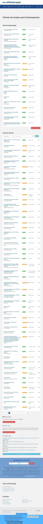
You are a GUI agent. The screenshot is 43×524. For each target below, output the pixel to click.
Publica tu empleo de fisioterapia (8, 421)
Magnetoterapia (10, 6)
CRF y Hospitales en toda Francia (11, 29)
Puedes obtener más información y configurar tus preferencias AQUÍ (14, 522)
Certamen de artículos (6, 502)
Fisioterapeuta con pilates (9, 227)
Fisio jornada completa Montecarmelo (12, 51)
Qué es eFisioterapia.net (7, 486)
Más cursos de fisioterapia (21, 454)
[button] (40, 6)
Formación (19, 6)
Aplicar (37, 136)
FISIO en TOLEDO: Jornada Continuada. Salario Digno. (12, 140)
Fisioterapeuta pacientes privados (11, 199)
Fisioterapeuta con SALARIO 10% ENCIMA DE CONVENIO (11, 271)
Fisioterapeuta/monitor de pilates (11, 222)
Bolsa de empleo (7, 425)
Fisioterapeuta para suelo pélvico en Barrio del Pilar (11, 212)
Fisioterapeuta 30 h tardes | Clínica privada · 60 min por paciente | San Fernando (11, 265)
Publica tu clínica (25, 502)
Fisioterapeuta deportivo (9, 382)
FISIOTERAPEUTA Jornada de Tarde (11, 401)
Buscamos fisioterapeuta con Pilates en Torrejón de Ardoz (12, 290)
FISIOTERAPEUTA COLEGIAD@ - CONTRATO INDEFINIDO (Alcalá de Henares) (11, 57)
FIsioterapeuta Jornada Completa (11, 112)
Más (30, 6)
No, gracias (35, 516)
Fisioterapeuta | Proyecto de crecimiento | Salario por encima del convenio (11, 205)
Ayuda (13, 510)
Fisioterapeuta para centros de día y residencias (11, 233)
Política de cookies (23, 510)
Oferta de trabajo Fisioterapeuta (11, 156)
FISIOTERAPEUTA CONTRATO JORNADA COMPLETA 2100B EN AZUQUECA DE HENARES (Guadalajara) (12, 46)
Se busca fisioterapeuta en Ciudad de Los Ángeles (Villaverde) (12, 295)
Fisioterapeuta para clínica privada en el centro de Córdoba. (12, 151)
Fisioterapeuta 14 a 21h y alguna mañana (10, 352)
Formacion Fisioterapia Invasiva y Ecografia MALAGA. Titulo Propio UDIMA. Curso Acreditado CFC (21, 438)
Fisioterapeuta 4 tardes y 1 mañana (11, 178)
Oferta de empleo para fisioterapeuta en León (12, 259)
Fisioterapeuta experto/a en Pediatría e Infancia (12, 64)
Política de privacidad (6, 512)
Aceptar (29, 516)
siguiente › (28, 412)
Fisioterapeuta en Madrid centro (10, 327)
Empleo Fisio (6, 96)
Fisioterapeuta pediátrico (9, 145)
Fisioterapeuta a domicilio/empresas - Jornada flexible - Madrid (12, 173)
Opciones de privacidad (21, 514)
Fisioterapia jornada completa (10, 248)
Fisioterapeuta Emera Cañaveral (10, 242)
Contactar (9, 510)
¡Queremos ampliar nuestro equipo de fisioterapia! (12, 189)
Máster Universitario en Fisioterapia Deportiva (13, 441)
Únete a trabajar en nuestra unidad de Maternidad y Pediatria (12, 301)
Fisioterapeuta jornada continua (10, 253)
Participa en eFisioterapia (7, 499)
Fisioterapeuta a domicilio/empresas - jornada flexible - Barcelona (12, 161)
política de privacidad (27, 465)
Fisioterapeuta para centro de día (11, 346)
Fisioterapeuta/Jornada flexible (10, 372)
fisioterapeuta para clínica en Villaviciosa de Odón (10, 407)
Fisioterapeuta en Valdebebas (10, 237)
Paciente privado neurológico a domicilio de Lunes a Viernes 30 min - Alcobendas (11, 283)
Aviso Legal (5, 510)
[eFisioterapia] (12, 2)
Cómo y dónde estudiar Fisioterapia (9, 489)
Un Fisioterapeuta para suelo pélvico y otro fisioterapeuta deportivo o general (12, 123)
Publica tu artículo (6, 500)
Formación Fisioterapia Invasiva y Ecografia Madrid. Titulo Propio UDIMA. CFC (20, 447)
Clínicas (26, 6)
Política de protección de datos (29, 475)
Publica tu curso (25, 499)
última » (32, 412)
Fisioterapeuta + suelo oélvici (10, 322)
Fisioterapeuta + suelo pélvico (10, 317)
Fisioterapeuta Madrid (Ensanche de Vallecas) (11, 277)
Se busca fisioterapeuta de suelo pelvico (11, 92)
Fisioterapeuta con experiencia (10, 74)
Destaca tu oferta (36, 128)
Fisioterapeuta (7, 194)
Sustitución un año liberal (9, 367)
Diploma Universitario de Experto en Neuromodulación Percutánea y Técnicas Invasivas (20, 444)
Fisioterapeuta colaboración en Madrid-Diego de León (12, 183)
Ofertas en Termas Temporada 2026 (11, 34)
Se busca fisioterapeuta (9, 397)
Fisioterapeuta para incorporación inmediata (11, 40)
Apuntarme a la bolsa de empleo (8, 432)
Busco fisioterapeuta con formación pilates (11, 312)
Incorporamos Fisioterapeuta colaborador (10, 167)
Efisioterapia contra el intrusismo (8, 488)
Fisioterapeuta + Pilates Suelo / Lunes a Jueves (12, 102)
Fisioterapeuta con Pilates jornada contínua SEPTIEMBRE (11, 117)
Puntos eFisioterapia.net (7, 503)
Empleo (23, 6)
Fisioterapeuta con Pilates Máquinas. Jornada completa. (11, 217)
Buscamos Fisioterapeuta (9, 331)
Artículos (4, 6)
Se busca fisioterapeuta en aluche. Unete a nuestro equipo (11, 80)
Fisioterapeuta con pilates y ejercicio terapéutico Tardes (11, 362)
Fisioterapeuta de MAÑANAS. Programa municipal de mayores (12, 70)
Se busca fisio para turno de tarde (11, 392)
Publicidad (17, 510)
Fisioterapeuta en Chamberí (10, 107)
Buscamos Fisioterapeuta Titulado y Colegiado (11, 86)
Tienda (15, 6)
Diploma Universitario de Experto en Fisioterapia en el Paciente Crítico (19, 450)
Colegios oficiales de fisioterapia (8, 490)
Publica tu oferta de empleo (27, 500)
